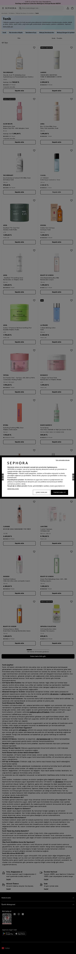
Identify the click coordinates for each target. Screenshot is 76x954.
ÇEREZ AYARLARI (41, 492)
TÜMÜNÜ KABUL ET (59, 492)
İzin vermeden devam (63, 460)
